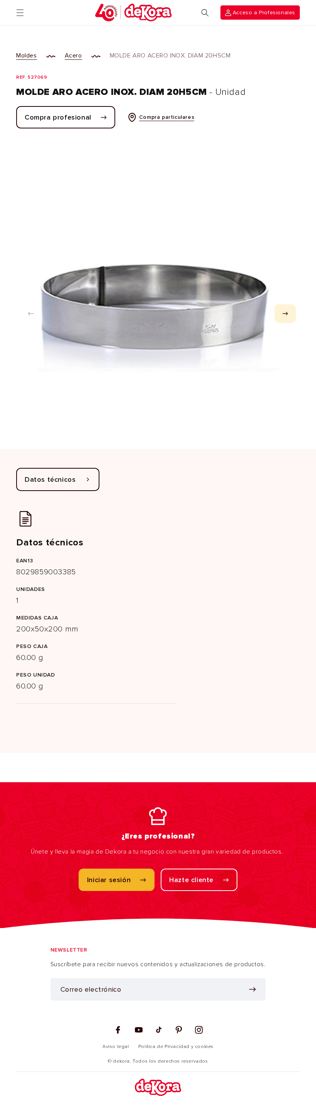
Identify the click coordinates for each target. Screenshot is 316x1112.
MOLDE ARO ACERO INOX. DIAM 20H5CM (170, 55)
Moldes (26, 55)
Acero (73, 55)
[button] (20, 12)
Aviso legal (116, 1047)
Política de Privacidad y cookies (175, 1047)
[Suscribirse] (252, 989)
